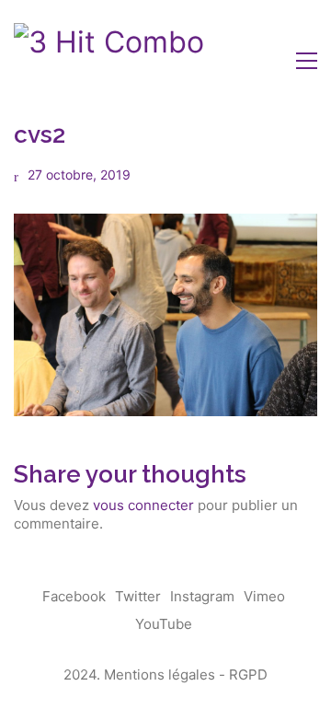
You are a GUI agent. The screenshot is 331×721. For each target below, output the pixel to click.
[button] (306, 61)
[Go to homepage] (109, 61)
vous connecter (143, 505)
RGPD (248, 674)
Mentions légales (159, 674)
